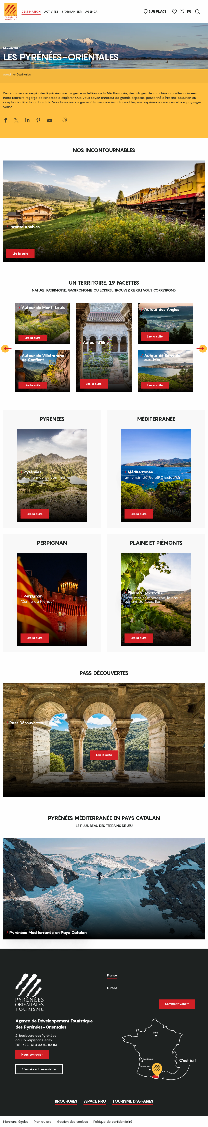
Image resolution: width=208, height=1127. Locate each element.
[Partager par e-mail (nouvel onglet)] (49, 121)
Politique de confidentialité (112, 1121)
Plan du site (42, 1121)
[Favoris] (174, 12)
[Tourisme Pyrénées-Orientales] (11, 10)
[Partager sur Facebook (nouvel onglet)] (5, 121)
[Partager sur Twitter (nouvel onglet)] (16, 121)
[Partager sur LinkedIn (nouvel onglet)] (27, 121)
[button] (197, 11)
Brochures (66, 1101)
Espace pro (94, 1101)
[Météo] (182, 12)
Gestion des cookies (72, 1121)
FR (189, 11)
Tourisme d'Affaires (132, 1101)
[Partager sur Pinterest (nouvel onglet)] (38, 121)
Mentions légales (15, 1121)
